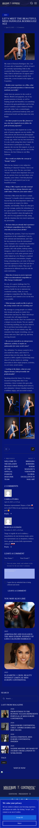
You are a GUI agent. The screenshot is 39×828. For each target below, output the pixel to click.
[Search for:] (19, 698)
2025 (5, 15)
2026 (12, 709)
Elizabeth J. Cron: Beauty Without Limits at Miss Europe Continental (18, 677)
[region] (19, 813)
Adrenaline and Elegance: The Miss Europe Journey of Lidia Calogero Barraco (19, 636)
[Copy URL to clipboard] (33, 449)
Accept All (19, 817)
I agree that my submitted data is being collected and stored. (19, 584)
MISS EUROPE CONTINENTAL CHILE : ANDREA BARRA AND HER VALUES (23, 727)
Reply (6, 514)
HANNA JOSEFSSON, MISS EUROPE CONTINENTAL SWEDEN (21, 739)
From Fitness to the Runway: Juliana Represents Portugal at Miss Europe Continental (24, 715)
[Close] (37, 800)
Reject (19, 823)
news (3, 762)
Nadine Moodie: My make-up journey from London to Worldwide (24, 750)
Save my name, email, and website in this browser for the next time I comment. (19, 565)
